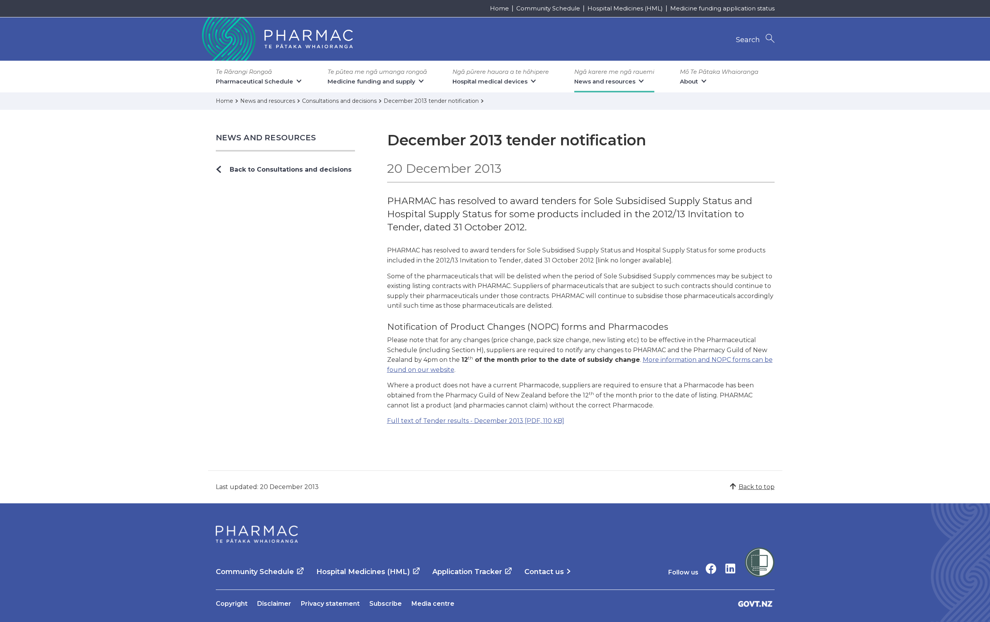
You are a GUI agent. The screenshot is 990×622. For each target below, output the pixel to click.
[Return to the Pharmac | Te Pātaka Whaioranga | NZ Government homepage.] (276, 39)
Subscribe (385, 603)
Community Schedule (548, 8)
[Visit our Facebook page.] (711, 568)
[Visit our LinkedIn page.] (730, 568)
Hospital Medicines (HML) (625, 8)
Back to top (757, 487)
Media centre (432, 603)
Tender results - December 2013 (475, 420)
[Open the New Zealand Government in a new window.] (755, 603)
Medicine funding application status (722, 8)
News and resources (266, 137)
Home (499, 8)
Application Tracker (467, 571)
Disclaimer (274, 603)
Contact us (544, 571)
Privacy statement (330, 603)
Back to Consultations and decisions (291, 169)
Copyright (232, 603)
